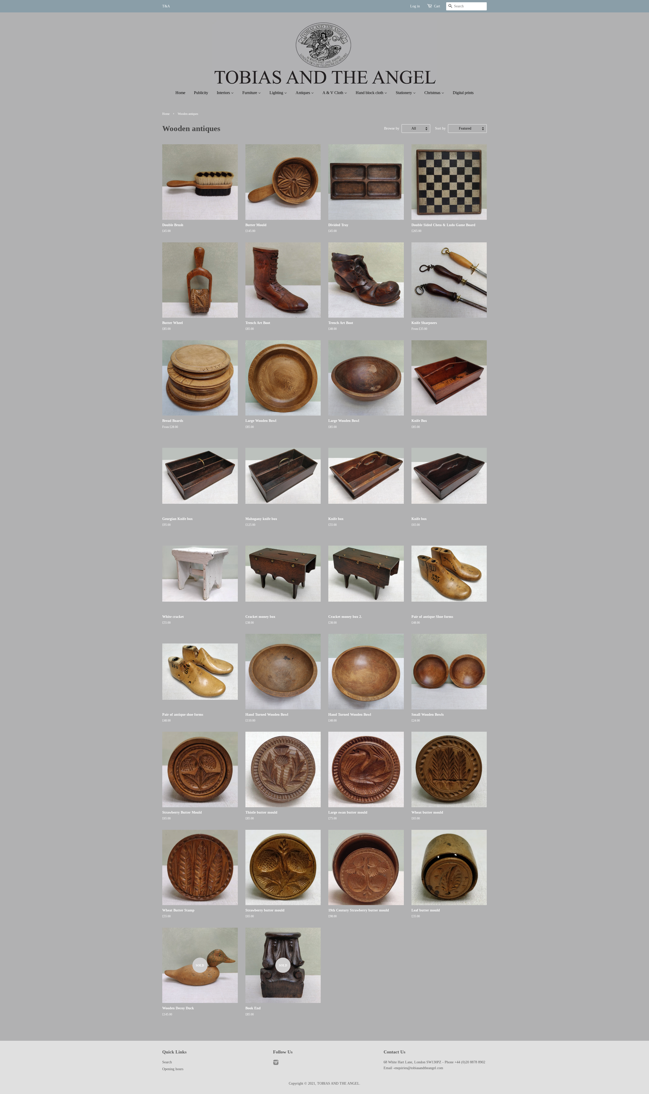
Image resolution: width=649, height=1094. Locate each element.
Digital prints (463, 93)
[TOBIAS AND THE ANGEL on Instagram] (276, 1063)
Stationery (404, 93)
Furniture (250, 93)
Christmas (432, 93)
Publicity (201, 93)
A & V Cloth (333, 93)
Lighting (276, 93)
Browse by (391, 128)
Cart (437, 6)
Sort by (440, 128)
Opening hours (172, 1069)
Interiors (224, 93)
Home (180, 93)
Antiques (303, 93)
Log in (415, 6)
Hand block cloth (370, 93)
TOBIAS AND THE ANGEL (338, 1083)
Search (167, 1062)
